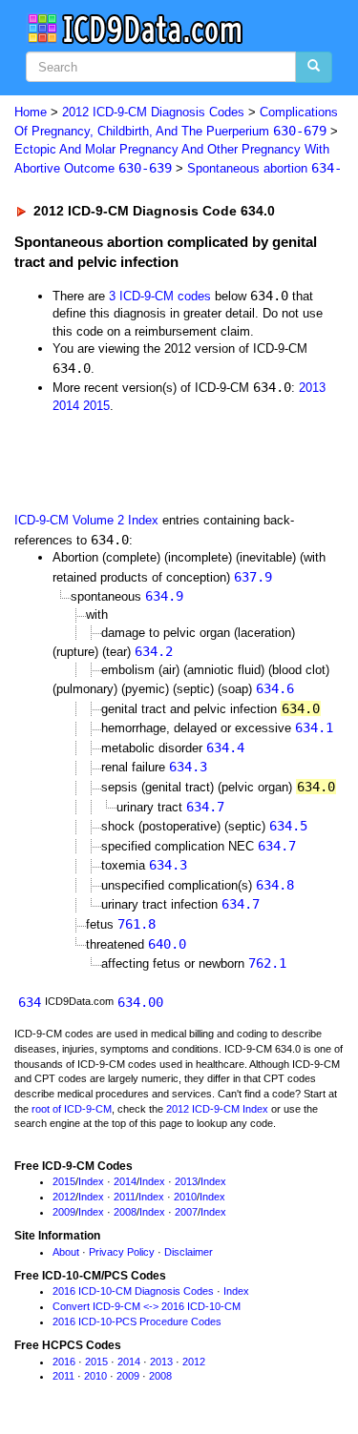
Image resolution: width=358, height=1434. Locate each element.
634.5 (288, 825)
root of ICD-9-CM (72, 1109)
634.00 (140, 1002)
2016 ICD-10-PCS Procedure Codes (137, 1321)
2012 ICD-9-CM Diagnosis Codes (153, 112)
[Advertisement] (152, 462)
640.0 (167, 944)
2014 (66, 406)
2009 (64, 1212)
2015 (96, 406)
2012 (64, 1196)
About (66, 1252)
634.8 (275, 884)
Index (91, 1181)
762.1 (267, 963)
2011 (125, 1196)
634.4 (225, 747)
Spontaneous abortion (264, 168)
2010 (185, 1196)
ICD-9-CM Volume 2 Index (86, 520)
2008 (125, 1212)
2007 (186, 1212)
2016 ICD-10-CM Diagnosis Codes (133, 1291)
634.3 (188, 766)
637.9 (253, 576)
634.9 (164, 596)
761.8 (136, 924)
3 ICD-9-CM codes (160, 296)
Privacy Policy (122, 1252)
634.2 (154, 651)
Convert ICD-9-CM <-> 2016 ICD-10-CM (147, 1306)
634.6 (275, 688)
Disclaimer (188, 1252)
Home (30, 112)
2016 (64, 1361)
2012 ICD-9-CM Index (217, 1109)
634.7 (205, 806)
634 (29, 1002)
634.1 (314, 727)
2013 (312, 387)
